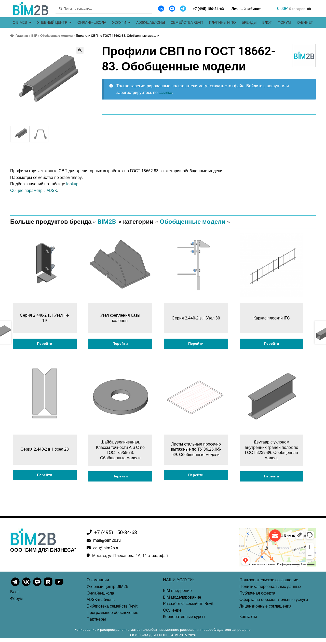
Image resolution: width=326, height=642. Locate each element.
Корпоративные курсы (184, 616)
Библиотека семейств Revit (112, 606)
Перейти (44, 343)
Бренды (249, 22)
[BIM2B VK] (161, 8)
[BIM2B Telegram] (183, 8)
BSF (34, 36)
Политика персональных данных (270, 586)
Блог (267, 22)
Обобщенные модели (56, 36)
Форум (284, 22)
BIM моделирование (182, 597)
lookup (72, 183)
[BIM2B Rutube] (48, 586)
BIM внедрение (177, 590)
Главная (22, 36)
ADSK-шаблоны (150, 22)
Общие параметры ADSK (33, 190)
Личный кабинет (246, 9)
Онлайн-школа (91, 22)
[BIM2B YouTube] (59, 586)
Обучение (172, 610)
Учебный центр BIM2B (107, 586)
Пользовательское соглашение (268, 579)
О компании (98, 579)
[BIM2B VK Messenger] (172, 8)
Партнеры (96, 619)
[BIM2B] (304, 55)
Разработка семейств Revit (188, 603)
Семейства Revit (187, 22)
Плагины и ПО (222, 22)
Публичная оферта (257, 593)
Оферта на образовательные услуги (273, 599)
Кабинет (305, 22)
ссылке (165, 92)
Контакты (248, 616)
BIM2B (107, 221)
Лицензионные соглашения (265, 606)
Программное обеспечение (112, 612)
